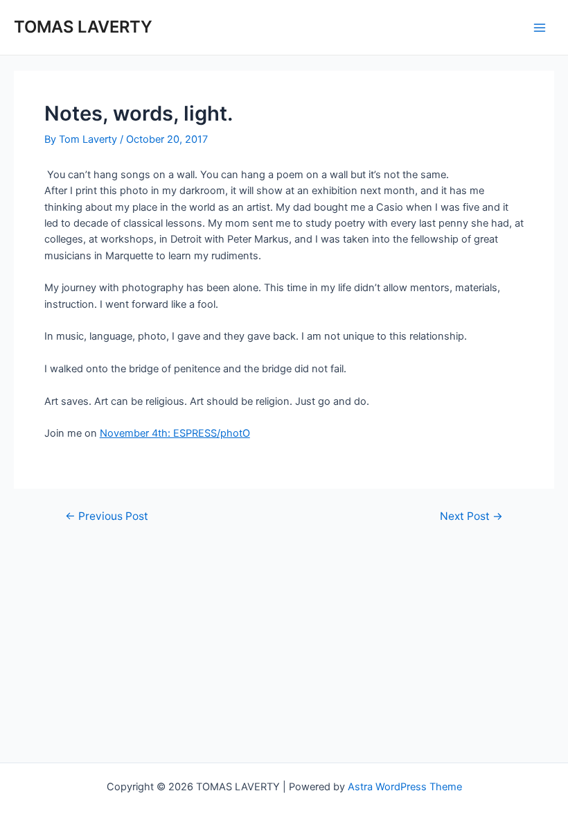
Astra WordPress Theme (405, 787)
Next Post (471, 516)
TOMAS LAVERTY (83, 27)
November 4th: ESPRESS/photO (175, 433)
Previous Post (106, 516)
